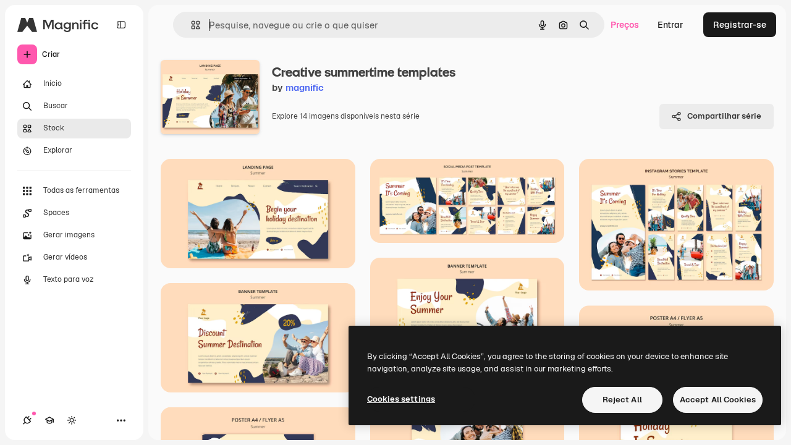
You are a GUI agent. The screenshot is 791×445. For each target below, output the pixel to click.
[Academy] (49, 420)
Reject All (622, 399)
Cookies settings (401, 399)
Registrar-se (739, 24)
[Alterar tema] (72, 420)
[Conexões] (27, 420)
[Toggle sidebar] (121, 25)
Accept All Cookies (718, 399)
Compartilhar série (724, 116)
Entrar (670, 24)
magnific (305, 87)
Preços (625, 24)
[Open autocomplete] (191, 25)
